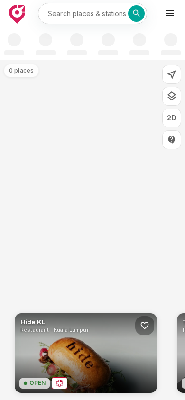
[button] (86, 353)
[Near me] (171, 74)
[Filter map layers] (171, 96)
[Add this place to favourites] (144, 325)
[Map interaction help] (171, 139)
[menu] (169, 13)
